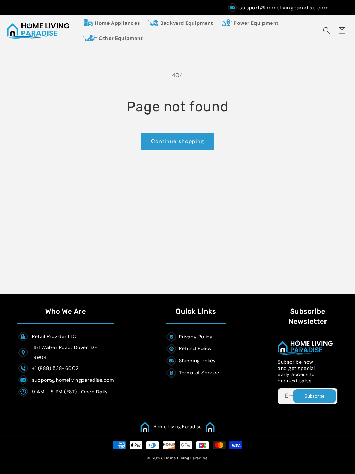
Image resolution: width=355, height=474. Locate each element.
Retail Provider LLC (54, 336)
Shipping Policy (197, 360)
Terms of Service (199, 373)
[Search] (326, 30)
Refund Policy (195, 348)
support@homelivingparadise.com (283, 7)
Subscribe (314, 396)
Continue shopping (177, 141)
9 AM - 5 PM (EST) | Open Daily (70, 392)
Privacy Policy (196, 336)
